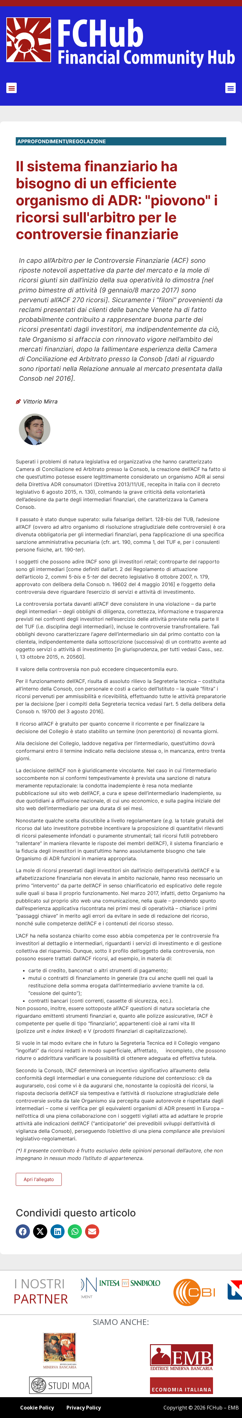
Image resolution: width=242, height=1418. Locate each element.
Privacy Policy (83, 1407)
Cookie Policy (37, 1407)
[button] (11, 88)
